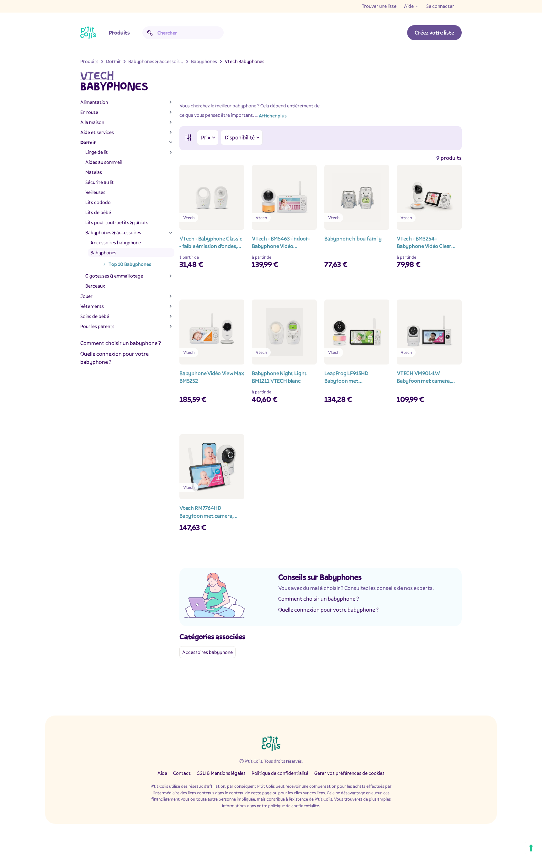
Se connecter (440, 6)
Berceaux (95, 286)
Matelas (93, 172)
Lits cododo (98, 202)
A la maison (92, 122)
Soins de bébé (94, 316)
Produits (119, 32)
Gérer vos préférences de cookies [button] (349, 773)
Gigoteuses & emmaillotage (114, 276)
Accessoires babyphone (115, 242)
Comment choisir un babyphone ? (120, 343)
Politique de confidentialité (280, 773)
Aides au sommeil (103, 162)
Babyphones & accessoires (113, 232)
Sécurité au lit (99, 182)
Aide (409, 6)
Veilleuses (95, 192)
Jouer (86, 296)
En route (89, 112)
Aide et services (97, 132)
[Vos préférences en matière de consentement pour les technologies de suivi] (531, 848)
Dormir (88, 142)
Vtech (97, 75)
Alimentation (94, 102)
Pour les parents (97, 326)
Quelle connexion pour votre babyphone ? (328, 609)
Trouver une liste (379, 6)
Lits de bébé (98, 212)
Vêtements (92, 306)
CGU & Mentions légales (221, 773)
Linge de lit (96, 152)
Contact (182, 773)
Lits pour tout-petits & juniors (116, 222)
